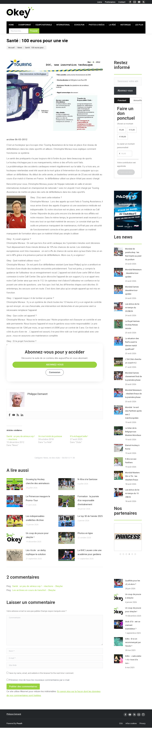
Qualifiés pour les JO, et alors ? (132, 582)
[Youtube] (13, 415)
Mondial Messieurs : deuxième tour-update (133, 273)
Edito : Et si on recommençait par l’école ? (133, 642)
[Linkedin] (22, 415)
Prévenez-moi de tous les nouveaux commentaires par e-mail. (39, 680)
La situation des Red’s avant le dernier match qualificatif (132, 343)
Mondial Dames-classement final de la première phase (133, 376)
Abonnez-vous (125, 90)
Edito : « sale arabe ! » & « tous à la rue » (133, 659)
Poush (19, 723)
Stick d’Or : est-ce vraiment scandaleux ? (132, 625)
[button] (120, 554)
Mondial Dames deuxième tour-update (132, 290)
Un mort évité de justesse (50, 436)
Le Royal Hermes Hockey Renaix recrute (132, 324)
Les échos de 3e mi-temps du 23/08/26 (132, 307)
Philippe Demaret (14, 714)
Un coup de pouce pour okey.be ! (37, 535)
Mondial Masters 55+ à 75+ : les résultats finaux (132, 476)
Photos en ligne (85, 533)
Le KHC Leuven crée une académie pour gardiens (90, 552)
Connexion (54, 372)
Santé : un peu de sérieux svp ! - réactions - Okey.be (37, 586)
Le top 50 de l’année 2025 (90, 516)
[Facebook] (9, 415)
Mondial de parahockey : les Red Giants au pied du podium (133, 254)
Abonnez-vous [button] (54, 364)
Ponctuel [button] (122, 100)
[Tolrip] (128, 550)
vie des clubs (54, 458)
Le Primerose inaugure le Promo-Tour (38, 498)
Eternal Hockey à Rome (132, 447)
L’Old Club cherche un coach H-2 (133, 361)
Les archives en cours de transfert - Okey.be (34, 590)
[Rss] (17, 415)
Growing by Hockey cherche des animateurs (37, 481)
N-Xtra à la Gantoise (87, 479)
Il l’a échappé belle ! (79, 436)
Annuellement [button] (140, 100)
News (45, 458)
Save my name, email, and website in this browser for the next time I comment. (41, 673)
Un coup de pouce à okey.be (133, 596)
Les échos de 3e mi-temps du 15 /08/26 (132, 493)
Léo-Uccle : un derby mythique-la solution (36, 552)
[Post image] (15, 484)
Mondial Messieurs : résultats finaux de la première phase (133, 393)
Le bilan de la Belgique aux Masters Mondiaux (133, 431)
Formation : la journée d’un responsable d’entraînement (88, 500)
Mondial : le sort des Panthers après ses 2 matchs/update (133, 412)
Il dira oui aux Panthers (130, 461)
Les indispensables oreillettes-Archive (35, 518)
